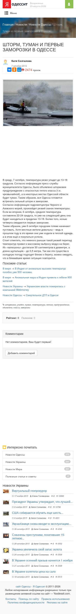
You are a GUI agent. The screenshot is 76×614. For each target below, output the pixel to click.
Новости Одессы (40, 24)
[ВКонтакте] (9, 69)
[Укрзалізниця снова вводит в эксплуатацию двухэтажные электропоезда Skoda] (7, 524)
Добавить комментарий (21, 353)
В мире (7, 268)
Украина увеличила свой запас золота (37, 549)
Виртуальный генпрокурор (29, 491)
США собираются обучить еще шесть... (37, 513)
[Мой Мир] (19, 69)
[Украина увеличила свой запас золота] (7, 550)
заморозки (25, 307)
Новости (21, 24)
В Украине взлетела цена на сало (34, 571)
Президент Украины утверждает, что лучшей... (42, 502)
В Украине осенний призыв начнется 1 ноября (42, 560)
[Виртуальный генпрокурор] (7, 491)
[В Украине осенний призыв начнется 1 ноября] (7, 561)
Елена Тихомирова (40, 495)
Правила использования (55, 599)
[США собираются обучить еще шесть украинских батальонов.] (7, 513)
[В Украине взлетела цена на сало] (7, 572)
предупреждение (61, 304)
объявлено (7, 307)
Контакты (10, 599)
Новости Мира (37, 469)
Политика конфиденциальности (26, 602)
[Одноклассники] (14, 69)
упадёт (20, 304)
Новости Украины (13, 286)
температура (38, 304)
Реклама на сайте (57, 602)
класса (16, 307)
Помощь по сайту (29, 599)
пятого (49, 304)
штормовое (10, 304)
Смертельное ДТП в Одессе (42, 295)
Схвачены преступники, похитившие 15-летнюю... (38, 536)
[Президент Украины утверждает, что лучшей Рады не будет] (7, 502)
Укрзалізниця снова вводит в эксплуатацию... (41, 524)
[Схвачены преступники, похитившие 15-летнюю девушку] (7, 535)
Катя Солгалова (21, 61)
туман (28, 304)
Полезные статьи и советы (37, 476)
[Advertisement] (38, 153)
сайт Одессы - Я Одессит (30, 586)
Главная (8, 24)
